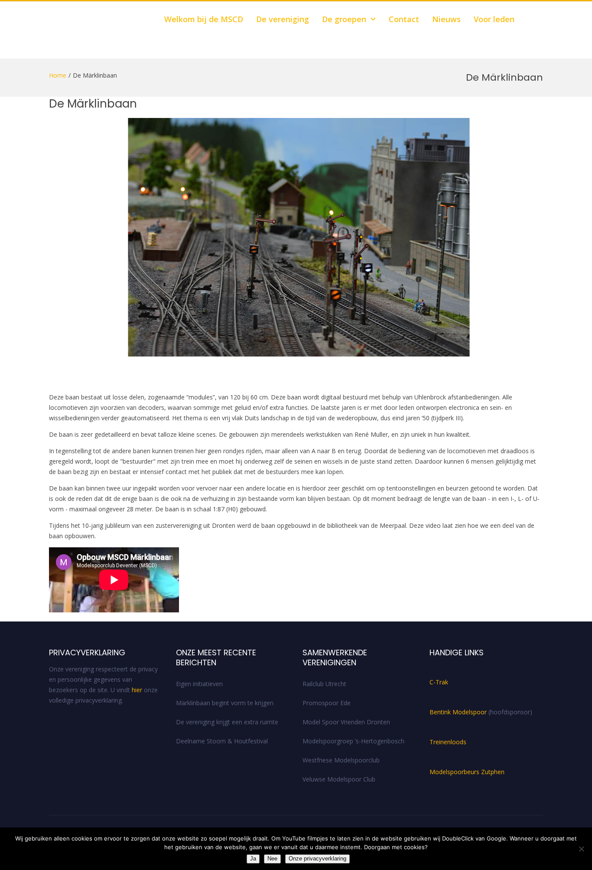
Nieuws (446, 19)
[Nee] (581, 848)
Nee (272, 858)
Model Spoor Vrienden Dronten (346, 722)
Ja (253, 858)
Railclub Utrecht (324, 684)
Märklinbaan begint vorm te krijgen (224, 703)
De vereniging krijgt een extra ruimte (227, 722)
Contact (404, 19)
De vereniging (282, 19)
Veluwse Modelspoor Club (339, 779)
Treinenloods (447, 742)
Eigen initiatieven (199, 684)
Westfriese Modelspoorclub (341, 760)
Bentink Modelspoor (458, 712)
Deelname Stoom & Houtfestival (222, 741)
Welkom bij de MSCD (203, 19)
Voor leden (494, 19)
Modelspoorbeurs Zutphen (466, 772)
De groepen (344, 19)
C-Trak (438, 682)
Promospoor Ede (327, 703)
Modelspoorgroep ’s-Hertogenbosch (353, 741)
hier (137, 690)
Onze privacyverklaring (317, 858)
